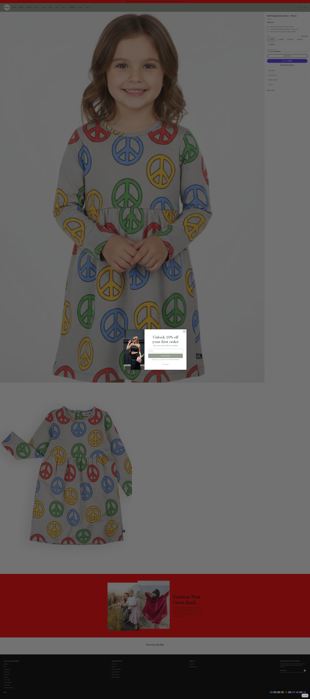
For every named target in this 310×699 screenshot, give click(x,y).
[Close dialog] (184, 331)
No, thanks (165, 364)
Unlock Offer (165, 356)
